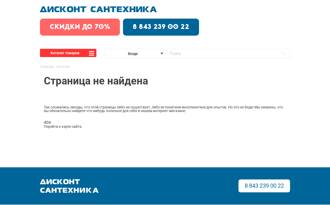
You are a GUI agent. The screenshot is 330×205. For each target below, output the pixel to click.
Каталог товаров (65, 53)
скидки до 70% (80, 27)
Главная (47, 67)
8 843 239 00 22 (161, 27)
